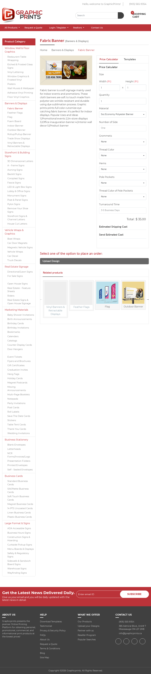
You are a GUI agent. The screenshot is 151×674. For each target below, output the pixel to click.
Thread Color (106, 149)
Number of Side (108, 122)
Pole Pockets (106, 177)
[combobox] (122, 114)
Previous (41, 299)
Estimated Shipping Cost (113, 227)
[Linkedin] (142, 641)
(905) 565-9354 (137, 4)
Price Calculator (109, 59)
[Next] (89, 70)
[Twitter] (126, 641)
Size (101, 74)
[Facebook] (118, 641)
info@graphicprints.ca (130, 633)
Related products (53, 272)
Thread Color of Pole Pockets (116, 190)
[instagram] (135, 641)
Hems (102, 163)
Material (104, 108)
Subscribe (134, 594)
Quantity (104, 94)
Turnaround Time (109, 204)
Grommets (105, 135)
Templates (130, 59)
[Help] (110, 108)
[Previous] (43, 70)
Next (147, 299)
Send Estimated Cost (111, 235)
